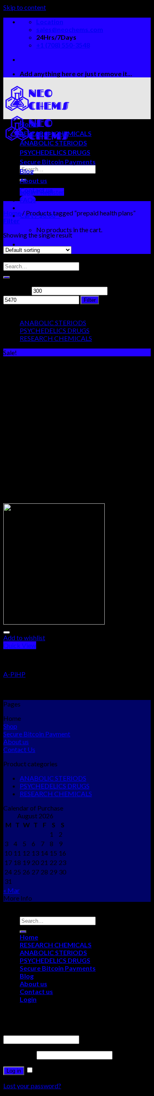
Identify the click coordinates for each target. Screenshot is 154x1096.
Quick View (19, 645)
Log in (14, 1071)
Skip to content (24, 7)
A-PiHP (14, 674)
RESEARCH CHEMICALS (56, 133)
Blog (27, 171)
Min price (16, 290)
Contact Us (19, 749)
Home (29, 124)
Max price (123, 290)
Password (19, 1054)
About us (33, 180)
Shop (10, 726)
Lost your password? (32, 1085)
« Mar (11, 890)
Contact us (36, 190)
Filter (90, 300)
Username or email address (43, 1031)
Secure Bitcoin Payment (36, 734)
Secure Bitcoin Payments (58, 161)
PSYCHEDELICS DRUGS (55, 152)
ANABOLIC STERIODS (53, 143)
